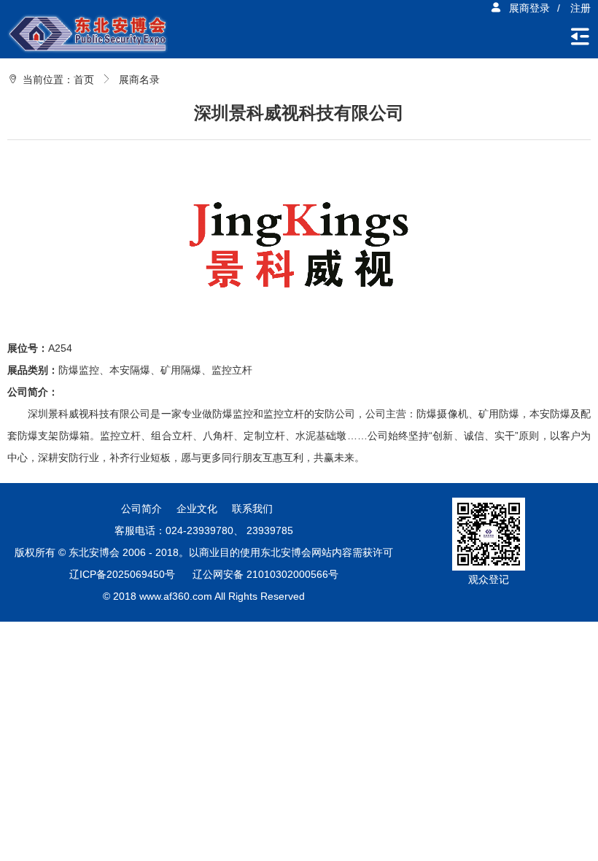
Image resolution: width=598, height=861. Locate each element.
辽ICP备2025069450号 (122, 574)
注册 (580, 8)
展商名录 (139, 79)
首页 (84, 79)
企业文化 (196, 508)
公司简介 (141, 508)
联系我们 (252, 508)
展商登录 (529, 8)
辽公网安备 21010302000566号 (265, 574)
